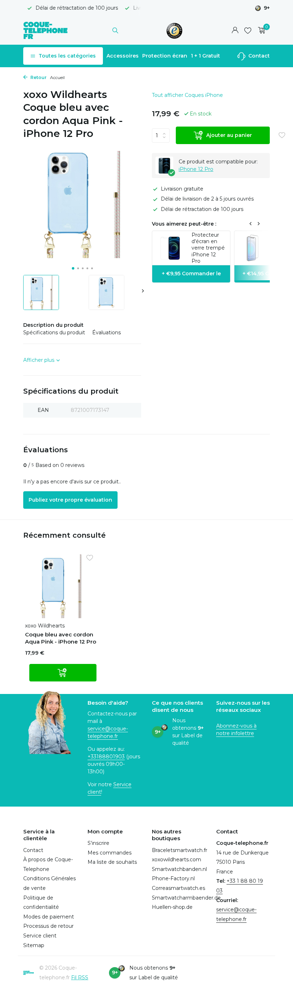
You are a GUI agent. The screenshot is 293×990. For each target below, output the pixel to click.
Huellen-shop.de (172, 907)
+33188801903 (106, 756)
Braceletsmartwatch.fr (179, 850)
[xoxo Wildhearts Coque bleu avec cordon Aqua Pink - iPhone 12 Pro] (60, 586)
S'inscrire (98, 843)
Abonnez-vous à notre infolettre (236, 730)
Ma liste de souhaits (112, 862)
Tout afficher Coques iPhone (187, 95)
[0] (259, 30)
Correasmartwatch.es (178, 888)
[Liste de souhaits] (248, 30)
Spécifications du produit (54, 332)
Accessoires (122, 56)
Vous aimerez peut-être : (184, 224)
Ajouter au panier (229, 135)
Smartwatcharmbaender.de (186, 898)
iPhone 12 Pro (196, 169)
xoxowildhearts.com (176, 859)
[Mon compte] (235, 30)
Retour (37, 77)
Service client (39, 935)
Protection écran (164, 56)
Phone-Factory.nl (173, 878)
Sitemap (33, 945)
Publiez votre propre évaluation (70, 500)
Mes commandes (109, 852)
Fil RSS (79, 977)
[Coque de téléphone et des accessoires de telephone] (45, 30)
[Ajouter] (62, 672)
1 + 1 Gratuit (205, 56)
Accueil (57, 77)
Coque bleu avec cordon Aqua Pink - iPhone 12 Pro (60, 638)
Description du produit (53, 325)
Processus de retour (48, 926)
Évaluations (106, 332)
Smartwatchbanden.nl (179, 869)
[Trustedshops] (175, 30)
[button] (73, 268)
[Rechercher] (115, 30)
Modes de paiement (48, 916)
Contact (258, 56)
